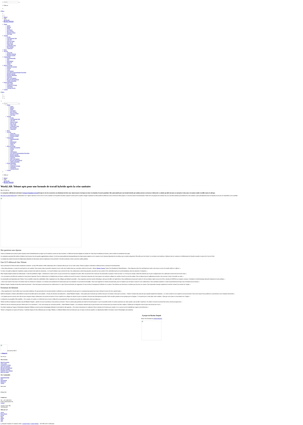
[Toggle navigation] (4, 98)
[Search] (19, 2)
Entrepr (5, 377)
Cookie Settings (34, 423)
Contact (2, 403)
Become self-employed (6, 368)
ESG (2, 379)
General (26, 423)
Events (2, 415)
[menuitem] (5, 20)
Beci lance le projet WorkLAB (8, 195)
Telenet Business (157, 318)
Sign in (5, 17)
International (4, 380)
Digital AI (3, 382)
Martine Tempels (101, 268)
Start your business (5, 366)
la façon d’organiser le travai (30, 193)
